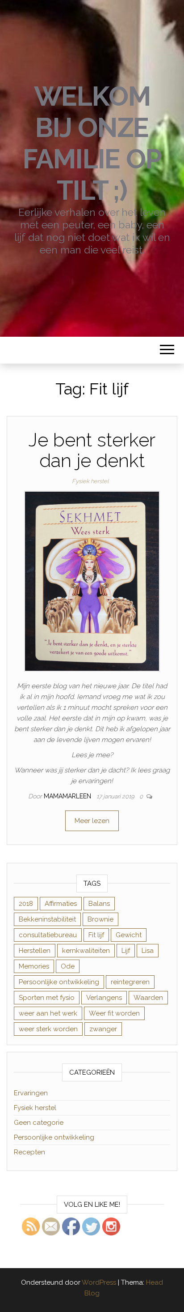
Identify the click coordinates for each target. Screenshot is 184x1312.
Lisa (148, 951)
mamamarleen (68, 796)
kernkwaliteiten (86, 951)
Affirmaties (61, 904)
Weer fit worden (114, 1013)
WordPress (99, 1282)
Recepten (29, 1152)
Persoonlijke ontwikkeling (59, 982)
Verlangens (104, 998)
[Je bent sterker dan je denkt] (92, 581)
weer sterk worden (48, 1029)
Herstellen (34, 951)
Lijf (125, 951)
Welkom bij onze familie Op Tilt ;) (92, 143)
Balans (99, 904)
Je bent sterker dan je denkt (92, 450)
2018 (26, 904)
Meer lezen (92, 821)
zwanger (103, 1029)
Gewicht (129, 935)
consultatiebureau (48, 935)
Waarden (148, 998)
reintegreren (130, 982)
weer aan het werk (48, 1013)
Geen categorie (38, 1123)
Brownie (100, 919)
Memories (34, 966)
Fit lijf (96, 935)
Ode (68, 966)
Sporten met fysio (47, 998)
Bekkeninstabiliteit (47, 919)
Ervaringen (31, 1093)
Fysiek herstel (90, 481)
